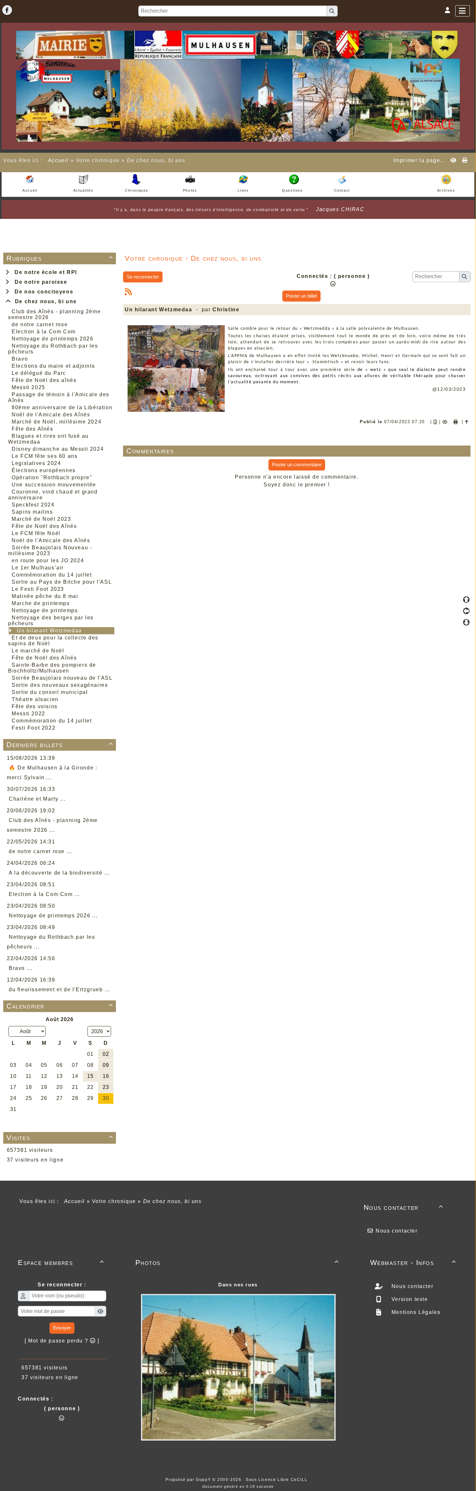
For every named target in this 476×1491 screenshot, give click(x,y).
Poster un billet (301, 296)
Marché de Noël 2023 (41, 519)
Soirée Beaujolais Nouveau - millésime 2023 (50, 550)
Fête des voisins (35, 706)
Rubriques (59, 258)
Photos (237, 1262)
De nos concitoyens (42, 291)
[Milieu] (466, 611)
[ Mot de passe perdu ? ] (62, 1340)
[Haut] (466, 599)
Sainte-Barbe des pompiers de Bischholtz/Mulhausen (52, 668)
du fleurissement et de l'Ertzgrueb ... (59, 989)
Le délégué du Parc (39, 373)
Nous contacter (404, 1207)
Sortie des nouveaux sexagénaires (60, 685)
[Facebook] (7, 10)
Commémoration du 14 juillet (52, 575)
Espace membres (61, 1262)
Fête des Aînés (32, 429)
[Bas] (466, 622)
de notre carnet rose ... (40, 851)
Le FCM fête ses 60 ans (44, 456)
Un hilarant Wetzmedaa (49, 630)
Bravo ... (20, 968)
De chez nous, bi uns (44, 301)
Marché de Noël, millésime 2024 (56, 421)
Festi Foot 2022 (33, 728)
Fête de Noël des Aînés (44, 526)
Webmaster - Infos (413, 1262)
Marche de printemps (41, 603)
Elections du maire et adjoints (53, 366)
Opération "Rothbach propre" (52, 477)
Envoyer (62, 1327)
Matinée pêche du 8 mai (45, 596)
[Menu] (462, 11)
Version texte (409, 1299)
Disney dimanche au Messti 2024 (58, 449)
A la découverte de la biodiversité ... (59, 873)
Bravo (20, 359)
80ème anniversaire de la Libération (62, 407)
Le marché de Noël (38, 650)
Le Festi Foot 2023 (38, 589)
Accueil (58, 160)
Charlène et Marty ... (37, 799)
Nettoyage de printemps (45, 610)
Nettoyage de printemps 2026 (52, 338)
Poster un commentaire (297, 464)
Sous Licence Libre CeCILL (277, 1479)
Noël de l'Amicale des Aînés (51, 414)
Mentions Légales (415, 1312)
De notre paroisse (39, 282)
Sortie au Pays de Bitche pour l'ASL (62, 582)
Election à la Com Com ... (44, 894)
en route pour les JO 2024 (48, 560)
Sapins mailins (32, 512)
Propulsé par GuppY (188, 1479)
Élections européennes (44, 470)
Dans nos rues (238, 1284)
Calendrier (59, 1006)
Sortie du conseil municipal (50, 692)
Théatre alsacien (35, 699)
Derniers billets (59, 745)
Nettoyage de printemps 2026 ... (53, 915)
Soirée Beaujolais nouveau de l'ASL (62, 678)
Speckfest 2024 (33, 504)
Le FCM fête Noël (36, 533)
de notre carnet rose (40, 324)
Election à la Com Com (44, 331)
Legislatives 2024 (36, 463)
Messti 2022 (28, 713)
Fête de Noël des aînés (44, 380)
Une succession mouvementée (54, 484)
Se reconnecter (143, 277)
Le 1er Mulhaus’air (38, 567)
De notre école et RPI (44, 272)
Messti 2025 (28, 387)
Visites (59, 1138)
